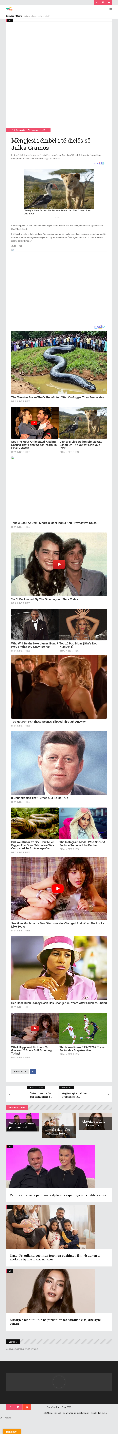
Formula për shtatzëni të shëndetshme (39, 16)
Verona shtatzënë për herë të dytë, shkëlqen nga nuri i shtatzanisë (58, 1195)
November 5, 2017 (37, 130)
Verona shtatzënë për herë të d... (21, 1125)
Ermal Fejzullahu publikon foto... (57, 1131)
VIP (10, 20)
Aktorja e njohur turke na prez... (93, 1123)
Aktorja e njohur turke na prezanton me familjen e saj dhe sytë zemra (55, 1321)
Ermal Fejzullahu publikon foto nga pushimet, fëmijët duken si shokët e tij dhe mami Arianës (55, 1257)
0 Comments (19, 130)
